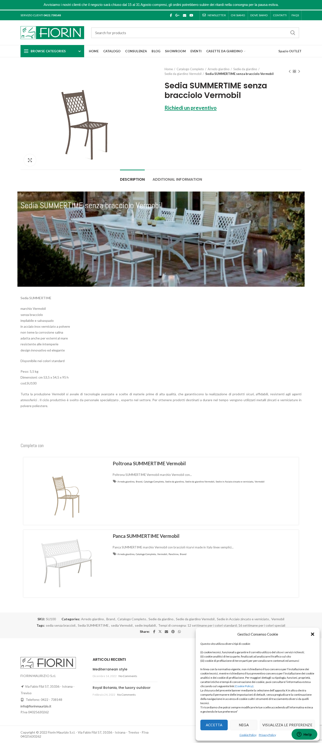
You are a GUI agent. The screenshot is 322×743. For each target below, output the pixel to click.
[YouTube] (191, 15)
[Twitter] (160, 632)
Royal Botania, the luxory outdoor (122, 687)
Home (169, 69)
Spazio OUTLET (289, 51)
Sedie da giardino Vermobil (183, 74)
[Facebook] (171, 15)
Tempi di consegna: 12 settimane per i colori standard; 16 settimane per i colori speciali (221, 625)
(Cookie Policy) (244, 686)
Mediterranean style (110, 669)
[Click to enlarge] (30, 160)
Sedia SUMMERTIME (93, 625)
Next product (299, 71)
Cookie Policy (247, 735)
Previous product (289, 71)
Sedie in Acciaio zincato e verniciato (234, 481)
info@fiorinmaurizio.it (36, 706)
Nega (244, 725)
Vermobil (259, 481)
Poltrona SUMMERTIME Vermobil (149, 463)
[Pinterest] (173, 632)
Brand (139, 481)
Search (293, 32)
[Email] (184, 15)
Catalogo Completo (190, 69)
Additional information (177, 179)
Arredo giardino (219, 69)
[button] (312, 634)
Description (132, 179)
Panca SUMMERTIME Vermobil (146, 536)
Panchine (173, 554)
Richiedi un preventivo (191, 108)
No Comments (128, 676)
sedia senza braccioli (60, 625)
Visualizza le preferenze (287, 725)
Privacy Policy (267, 735)
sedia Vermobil (121, 625)
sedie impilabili (145, 625)
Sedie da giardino (245, 69)
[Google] (177, 15)
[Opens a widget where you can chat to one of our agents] (304, 735)
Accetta (214, 725)
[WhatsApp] (179, 632)
